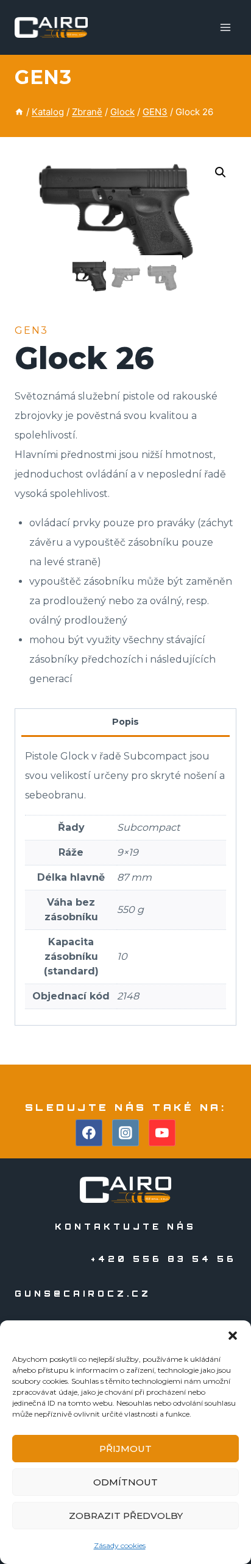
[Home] (19, 112)
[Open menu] (225, 27)
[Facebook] (89, 1132)
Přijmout (125, 1448)
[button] (233, 1336)
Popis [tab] (125, 721)
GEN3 (43, 77)
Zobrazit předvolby (126, 1515)
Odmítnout (125, 1482)
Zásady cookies (120, 1545)
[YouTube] (162, 1132)
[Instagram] (125, 1132)
